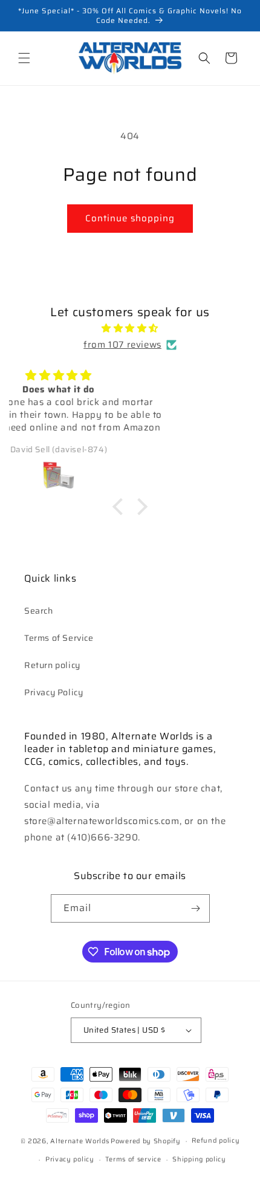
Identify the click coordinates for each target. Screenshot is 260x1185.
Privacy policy (69, 1159)
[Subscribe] (196, 908)
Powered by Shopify (146, 1141)
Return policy (52, 665)
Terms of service (133, 1159)
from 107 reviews (122, 344)
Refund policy (215, 1140)
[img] (130, 328)
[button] (24, 58)
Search (38, 610)
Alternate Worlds (79, 1141)
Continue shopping (130, 218)
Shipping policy (199, 1159)
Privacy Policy (53, 692)
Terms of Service (59, 637)
